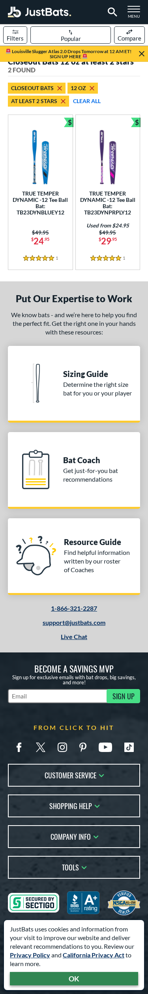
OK (74, 978)
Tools (70, 866)
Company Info (71, 836)
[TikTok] (129, 747)
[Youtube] (105, 747)
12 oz (78, 88)
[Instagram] (62, 747)
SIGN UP (123, 696)
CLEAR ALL (87, 101)
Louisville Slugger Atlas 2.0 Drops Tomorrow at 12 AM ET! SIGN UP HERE (71, 53)
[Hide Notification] (141, 53)
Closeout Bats (32, 88)
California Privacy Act (93, 955)
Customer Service (70, 774)
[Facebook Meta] (19, 747)
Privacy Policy (30, 955)
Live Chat (74, 636)
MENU (136, 14)
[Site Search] (111, 12)
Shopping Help (70, 805)
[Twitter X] (40, 747)
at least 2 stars (34, 101)
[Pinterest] (82, 747)
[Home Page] (39, 12)
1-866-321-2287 (74, 608)
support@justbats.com (74, 622)
